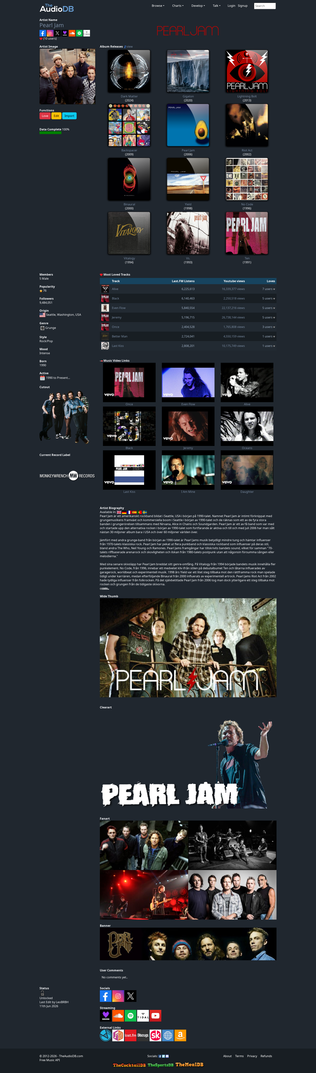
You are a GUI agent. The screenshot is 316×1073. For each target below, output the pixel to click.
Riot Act (247, 150)
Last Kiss (118, 346)
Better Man (119, 336)
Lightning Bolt (247, 96)
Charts (176, 6)
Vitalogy (129, 258)
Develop (197, 6)
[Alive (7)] (105, 289)
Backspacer (129, 150)
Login (231, 6)
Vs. (188, 258)
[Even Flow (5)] (105, 308)
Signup (243, 6)
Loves (271, 281)
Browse (157, 6)
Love (45, 116)
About (227, 1056)
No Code (247, 204)
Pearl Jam (52, 25)
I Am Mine (188, 492)
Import (69, 116)
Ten (247, 258)
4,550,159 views (234, 336)
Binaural (129, 204)
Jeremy (116, 317)
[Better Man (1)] (105, 336)
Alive (115, 289)
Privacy (252, 1056)
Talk (215, 6)
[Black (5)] (105, 298)
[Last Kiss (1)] (105, 345)
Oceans (247, 448)
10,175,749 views (233, 346)
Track (116, 281)
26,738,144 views (233, 317)
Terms (239, 1056)
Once (115, 327)
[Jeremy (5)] (105, 317)
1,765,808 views (234, 327)
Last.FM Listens (183, 281)
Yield (188, 204)
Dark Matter (129, 96)
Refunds (266, 1056)
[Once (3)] (105, 326)
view (130, 47)
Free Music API (50, 1060)
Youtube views (234, 281)
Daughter (247, 492)
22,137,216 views (233, 308)
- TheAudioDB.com (70, 1056)
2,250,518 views (234, 298)
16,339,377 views (233, 289)
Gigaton (188, 96)
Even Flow (119, 308)
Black (115, 298)
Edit (56, 116)
